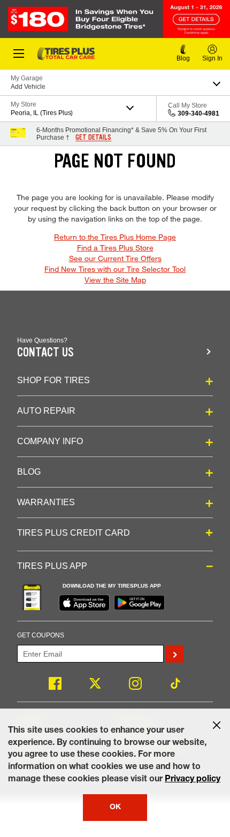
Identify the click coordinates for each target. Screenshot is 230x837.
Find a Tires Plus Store (115, 247)
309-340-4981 (198, 113)
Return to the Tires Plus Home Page (115, 236)
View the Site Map (115, 279)
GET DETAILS (93, 137)
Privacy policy (192, 779)
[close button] (216, 725)
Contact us (45, 352)
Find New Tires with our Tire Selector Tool (115, 268)
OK (115, 807)
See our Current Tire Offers (115, 258)
